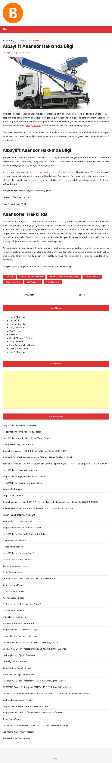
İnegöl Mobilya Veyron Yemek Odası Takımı (24, 476)
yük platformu (52, 282)
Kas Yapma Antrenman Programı (19, 731)
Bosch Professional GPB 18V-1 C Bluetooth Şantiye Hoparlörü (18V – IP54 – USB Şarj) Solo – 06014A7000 (55, 463)
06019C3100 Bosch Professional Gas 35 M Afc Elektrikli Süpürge (34, 648)
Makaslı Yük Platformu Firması (17, 559)
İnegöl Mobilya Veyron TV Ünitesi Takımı (22, 482)
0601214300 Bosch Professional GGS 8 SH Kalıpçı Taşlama (31, 642)
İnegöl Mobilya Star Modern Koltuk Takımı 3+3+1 (26, 438)
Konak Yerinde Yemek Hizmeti (17, 668)
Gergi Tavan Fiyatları (13, 495)
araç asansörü (92, 276)
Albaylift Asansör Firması (31, 276)
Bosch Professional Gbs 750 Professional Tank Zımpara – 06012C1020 (38, 508)
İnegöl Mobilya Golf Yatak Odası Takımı (22, 527)
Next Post (83, 294)
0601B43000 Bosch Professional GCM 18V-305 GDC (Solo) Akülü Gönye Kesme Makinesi (47, 693)
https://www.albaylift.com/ (47, 172)
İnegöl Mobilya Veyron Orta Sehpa (20, 470)
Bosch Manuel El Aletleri (21, 338)
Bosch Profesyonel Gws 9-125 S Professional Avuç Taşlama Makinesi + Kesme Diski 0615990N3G (50, 502)
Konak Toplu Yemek (12, 719)
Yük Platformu (16, 331)
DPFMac (13, 334)
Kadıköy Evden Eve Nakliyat (22, 345)
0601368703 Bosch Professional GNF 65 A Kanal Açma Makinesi (34, 680)
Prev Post (29, 294)
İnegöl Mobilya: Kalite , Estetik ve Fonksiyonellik (26, 706)
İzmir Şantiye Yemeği (19, 348)
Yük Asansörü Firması (13, 597)
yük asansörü (33, 282)
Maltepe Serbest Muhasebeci (17, 521)
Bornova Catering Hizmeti (15, 565)
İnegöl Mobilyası (17, 317)
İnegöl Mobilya (16, 327)
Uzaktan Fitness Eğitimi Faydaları (19, 655)
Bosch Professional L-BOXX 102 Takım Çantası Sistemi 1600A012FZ (35, 451)
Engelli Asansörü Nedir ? (14, 540)
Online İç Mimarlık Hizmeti (15, 661)
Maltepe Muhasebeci (13, 546)
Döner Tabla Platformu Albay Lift (19, 514)
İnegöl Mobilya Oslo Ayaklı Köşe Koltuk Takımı (25, 534)
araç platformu (33, 125)
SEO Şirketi (14, 320)
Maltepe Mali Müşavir (13, 489)
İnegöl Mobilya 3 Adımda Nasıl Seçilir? (21, 629)
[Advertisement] (56, 390)
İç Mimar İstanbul (17, 324)
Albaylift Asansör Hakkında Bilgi (64, 276)
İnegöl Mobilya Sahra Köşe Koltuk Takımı (22, 431)
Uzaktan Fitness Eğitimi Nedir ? (18, 699)
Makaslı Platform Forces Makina (18, 623)
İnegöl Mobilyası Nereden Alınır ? (19, 553)
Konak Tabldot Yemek (13, 591)
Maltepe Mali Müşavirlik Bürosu (18, 444)
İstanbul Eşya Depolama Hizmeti (18, 674)
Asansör (15, 266)
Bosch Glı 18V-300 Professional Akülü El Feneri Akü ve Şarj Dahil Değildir (38, 457)
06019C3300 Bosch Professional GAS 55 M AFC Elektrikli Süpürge (35, 725)
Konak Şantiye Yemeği (13, 572)
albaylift (9, 276)
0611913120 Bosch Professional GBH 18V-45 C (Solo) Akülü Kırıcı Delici (37, 687)
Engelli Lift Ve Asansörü (14, 616)
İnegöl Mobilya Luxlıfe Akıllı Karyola (19, 425)
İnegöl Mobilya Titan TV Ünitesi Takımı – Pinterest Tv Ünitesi (32, 712)
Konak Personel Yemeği (14, 585)
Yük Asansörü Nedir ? (13, 610)
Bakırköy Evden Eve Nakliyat (16, 738)
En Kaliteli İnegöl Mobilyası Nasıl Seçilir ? (22, 604)
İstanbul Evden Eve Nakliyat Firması (20, 636)
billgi (8, 52)
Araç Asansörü (16, 341)
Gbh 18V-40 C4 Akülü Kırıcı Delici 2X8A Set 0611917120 (29, 578)
